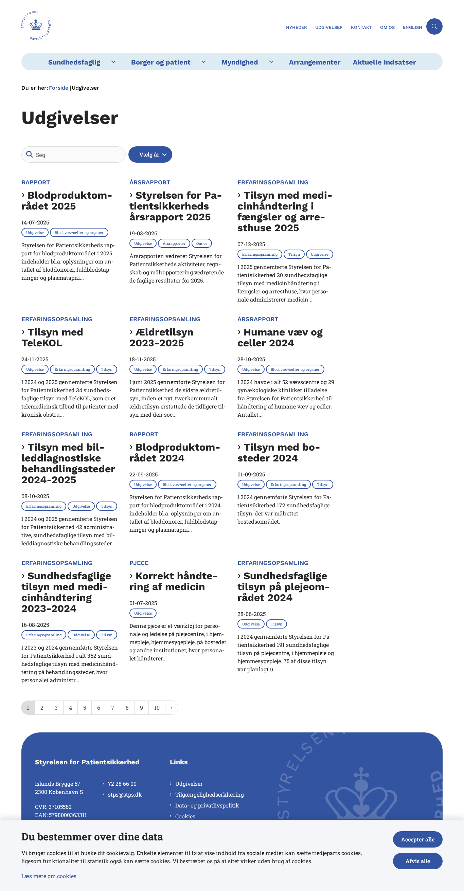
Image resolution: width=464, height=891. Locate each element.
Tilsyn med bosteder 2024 (278, 452)
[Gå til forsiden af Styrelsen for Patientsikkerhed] (151, 26)
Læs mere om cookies (48, 875)
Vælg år (149, 154)
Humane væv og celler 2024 (280, 337)
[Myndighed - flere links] (270, 61)
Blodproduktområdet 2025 (66, 201)
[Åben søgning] (434, 26)
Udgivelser (189, 783)
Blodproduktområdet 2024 (174, 452)
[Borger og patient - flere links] (202, 61)
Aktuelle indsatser (384, 62)
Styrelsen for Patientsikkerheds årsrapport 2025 (175, 206)
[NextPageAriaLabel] (171, 708)
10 (157, 707)
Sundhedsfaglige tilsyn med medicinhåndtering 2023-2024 (66, 592)
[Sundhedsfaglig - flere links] (112, 61)
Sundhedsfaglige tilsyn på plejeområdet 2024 (283, 586)
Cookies (185, 816)
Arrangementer (315, 62)
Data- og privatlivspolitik (207, 805)
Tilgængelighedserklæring (209, 794)
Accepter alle (417, 839)
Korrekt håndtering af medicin (173, 581)
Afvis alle (418, 861)
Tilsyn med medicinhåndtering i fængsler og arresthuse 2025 (285, 211)
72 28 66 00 (122, 783)
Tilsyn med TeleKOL (52, 337)
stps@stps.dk (125, 794)
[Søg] (29, 154)
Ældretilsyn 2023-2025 (161, 337)
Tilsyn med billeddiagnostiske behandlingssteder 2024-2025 (68, 463)
